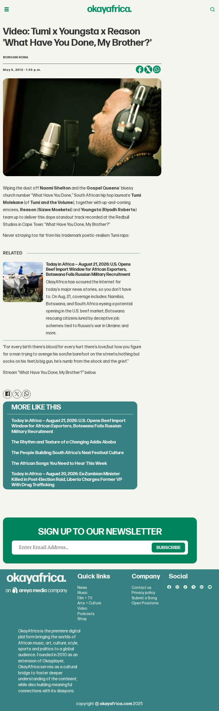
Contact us (141, 587)
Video (82, 608)
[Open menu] (6, 9)
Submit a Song (144, 598)
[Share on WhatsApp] (157, 69)
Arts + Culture (89, 603)
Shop (82, 619)
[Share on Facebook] (140, 69)
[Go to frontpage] (109, 9)
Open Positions (145, 603)
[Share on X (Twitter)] (148, 69)
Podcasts (86, 614)
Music (82, 592)
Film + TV (84, 598)
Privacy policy (143, 592)
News (82, 587)
